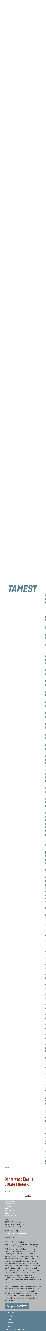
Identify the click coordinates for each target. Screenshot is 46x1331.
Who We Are (9, 1201)
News (7, 1208)
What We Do (10, 1203)
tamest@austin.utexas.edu (16, 1233)
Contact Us (9, 1213)
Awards (8, 1206)
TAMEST (21, 1329)
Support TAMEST (12, 1210)
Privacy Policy (10, 1215)
